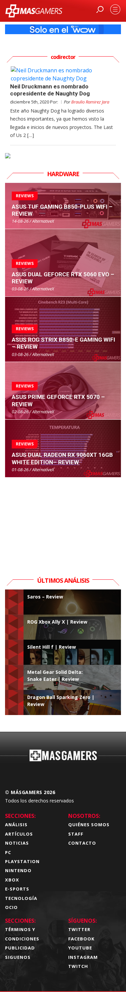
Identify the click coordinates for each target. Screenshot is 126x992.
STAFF (75, 834)
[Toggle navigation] (115, 9)
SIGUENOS (18, 957)
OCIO (11, 907)
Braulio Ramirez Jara (90, 102)
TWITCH (78, 966)
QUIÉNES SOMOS (89, 825)
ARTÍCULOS (19, 834)
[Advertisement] (63, 519)
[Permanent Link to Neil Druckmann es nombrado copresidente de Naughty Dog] (63, 74)
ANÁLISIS (16, 825)
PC (8, 852)
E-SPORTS (17, 889)
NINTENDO (18, 870)
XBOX (12, 880)
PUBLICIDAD (20, 948)
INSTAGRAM (83, 957)
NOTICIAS (17, 843)
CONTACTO (82, 843)
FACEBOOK (81, 939)
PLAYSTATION (22, 861)
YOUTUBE (80, 948)
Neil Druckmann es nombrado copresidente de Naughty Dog (50, 90)
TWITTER (79, 929)
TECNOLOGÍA (21, 898)
